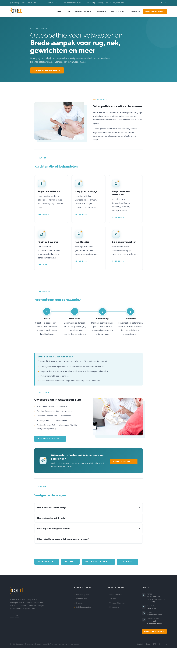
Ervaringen (163, 644)
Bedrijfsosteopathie (83, 607)
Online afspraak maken (47, 70)
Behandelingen (82, 11)
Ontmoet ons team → (50, 439)
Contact (135, 11)
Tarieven (112, 599)
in (165, 2)
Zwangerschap (81, 599)
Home (58, 11)
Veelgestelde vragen (117, 603)
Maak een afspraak (155, 11)
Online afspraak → (123, 462)
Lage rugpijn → (46, 562)
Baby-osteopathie (82, 594)
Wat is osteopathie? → (98, 562)
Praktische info (118, 11)
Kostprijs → (127, 562)
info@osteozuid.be (73, 3)
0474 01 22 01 (52, 3)
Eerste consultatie (116, 594)
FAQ (154, 644)
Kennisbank (114, 607)
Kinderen (79, 603)
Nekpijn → (70, 562)
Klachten (100, 11)
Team (67, 11)
